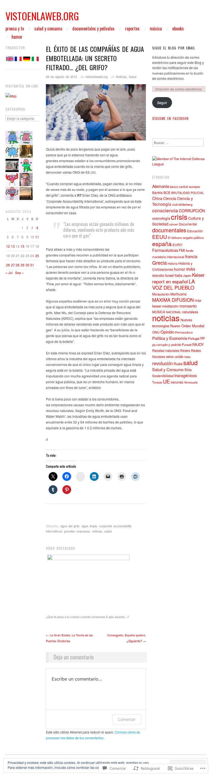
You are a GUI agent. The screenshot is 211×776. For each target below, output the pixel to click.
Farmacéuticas (165, 250)
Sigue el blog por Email (173, 48)
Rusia (178, 363)
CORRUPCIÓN (192, 210)
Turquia (157, 382)
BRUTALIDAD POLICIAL (187, 193)
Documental (188, 224)
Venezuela (191, 382)
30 (27, 265)
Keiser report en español (178, 278)
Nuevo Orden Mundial (187, 325)
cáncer (173, 224)
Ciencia (169, 198)
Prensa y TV (14, 28)
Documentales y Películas (93, 28)
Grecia (159, 262)
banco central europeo (185, 186)
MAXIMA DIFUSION (173, 300)
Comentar (126, 719)
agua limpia (89, 526)
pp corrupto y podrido (166, 344)
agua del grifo (69, 526)
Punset (186, 344)
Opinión (167, 332)
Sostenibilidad (163, 375)
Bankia (157, 192)
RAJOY (198, 344)
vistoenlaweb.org (96, 76)
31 (32, 265)
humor (179, 269)
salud (108, 531)
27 (13, 265)
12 (8, 246)
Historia (172, 263)
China (157, 198)
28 (18, 265)
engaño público (193, 237)
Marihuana (178, 294)
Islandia (158, 275)
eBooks (178, 28)
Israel (169, 275)
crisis (179, 216)
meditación (170, 306)
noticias (97, 531)
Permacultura (184, 332)
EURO (177, 244)
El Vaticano (175, 238)
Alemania (160, 186)
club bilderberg (182, 204)
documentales (169, 230)
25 (37, 255)
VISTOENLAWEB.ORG (42, 16)
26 (8, 265)
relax (187, 356)
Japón (187, 275)
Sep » (19, 272)
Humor (17, 37)
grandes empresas (77, 531)
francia (191, 256)
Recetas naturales (165, 350)
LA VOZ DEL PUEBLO (173, 284)
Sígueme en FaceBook (170, 118)
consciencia (165, 210)
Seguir (162, 102)
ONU (156, 332)
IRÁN (190, 269)
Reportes (132, 28)
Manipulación (161, 294)
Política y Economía (169, 338)
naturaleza (190, 311)
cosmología (161, 218)
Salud (132, 76)
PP (202, 338)
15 (22, 246)
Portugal (193, 338)
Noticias (121, 76)
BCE (166, 192)
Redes (185, 350)
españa (162, 243)
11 (37, 237)
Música (156, 28)
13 (13, 246)
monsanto (188, 306)
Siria (187, 369)
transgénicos (185, 375)
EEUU (159, 236)
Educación (195, 230)
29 (22, 265)
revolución (162, 363)
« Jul (9, 272)
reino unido (174, 356)
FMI (182, 250)
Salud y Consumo (48, 28)
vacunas (177, 382)
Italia (178, 275)
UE (166, 381)
